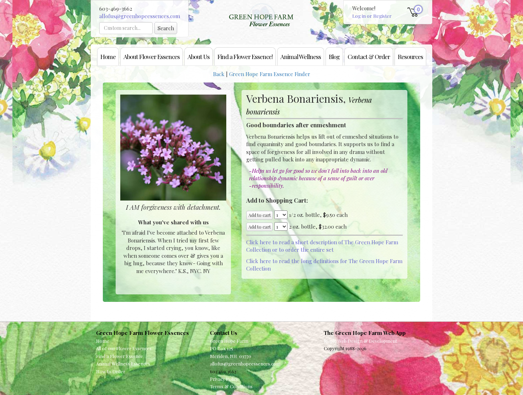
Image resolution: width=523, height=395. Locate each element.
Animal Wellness (300, 56)
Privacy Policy (224, 379)
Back (218, 74)
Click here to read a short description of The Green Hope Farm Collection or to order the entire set (322, 246)
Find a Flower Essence (119, 356)
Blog (334, 56)
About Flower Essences (151, 56)
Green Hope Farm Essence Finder (269, 74)
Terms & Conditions (231, 386)
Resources (410, 56)
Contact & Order (369, 56)
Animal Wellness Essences (123, 364)
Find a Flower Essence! (245, 56)
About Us (198, 56)
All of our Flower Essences (124, 348)
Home (108, 56)
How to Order (110, 371)
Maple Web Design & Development (360, 341)
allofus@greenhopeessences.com (139, 16)
